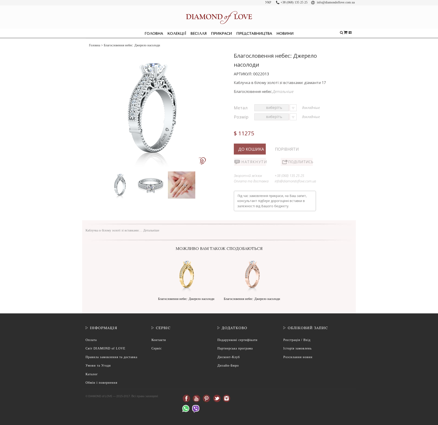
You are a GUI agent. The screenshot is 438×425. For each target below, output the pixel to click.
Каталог (92, 374)
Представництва (254, 33)
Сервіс (156, 348)
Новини (285, 33)
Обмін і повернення (101, 382)
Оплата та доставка (251, 181)
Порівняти (287, 149)
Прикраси (221, 33)
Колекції (176, 33)
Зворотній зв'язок (248, 175)
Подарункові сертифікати (237, 340)
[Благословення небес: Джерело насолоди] (120, 172)
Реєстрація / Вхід (296, 340)
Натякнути (253, 161)
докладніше (311, 107)
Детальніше (283, 91)
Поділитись (300, 161)
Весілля (198, 33)
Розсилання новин (298, 357)
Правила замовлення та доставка (111, 357)
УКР (268, 2)
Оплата (91, 340)
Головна (154, 33)
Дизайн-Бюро (228, 365)
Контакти (158, 340)
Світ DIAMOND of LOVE (105, 348)
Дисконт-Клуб (228, 357)
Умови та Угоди (98, 365)
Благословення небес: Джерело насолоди (186, 299)
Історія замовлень (297, 348)
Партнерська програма (235, 348)
